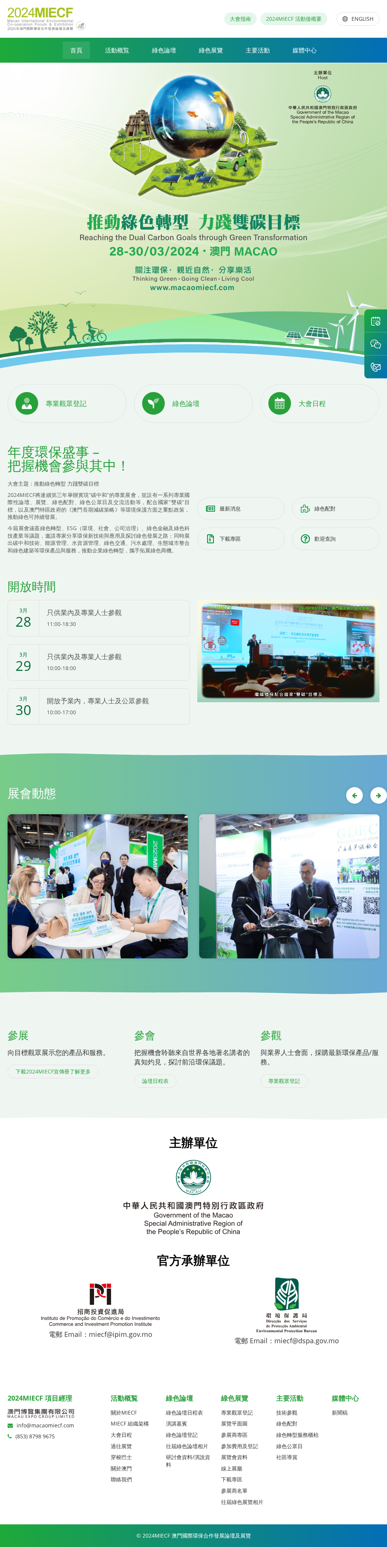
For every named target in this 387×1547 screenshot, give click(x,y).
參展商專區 (234, 1434)
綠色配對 (325, 508)
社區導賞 (286, 1457)
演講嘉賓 (176, 1423)
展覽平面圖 (234, 1423)
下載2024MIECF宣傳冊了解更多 (53, 1071)
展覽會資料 (234, 1457)
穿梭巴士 (121, 1457)
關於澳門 (121, 1468)
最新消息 (230, 508)
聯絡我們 (121, 1479)
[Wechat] (375, 343)
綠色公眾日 (289, 1446)
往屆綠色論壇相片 (187, 1446)
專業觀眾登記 (284, 1080)
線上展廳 (231, 1468)
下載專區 (230, 538)
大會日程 (121, 1434)
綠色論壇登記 (182, 1434)
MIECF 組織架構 (130, 1423)
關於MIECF (124, 1412)
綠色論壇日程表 (184, 1412)
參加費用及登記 (239, 1446)
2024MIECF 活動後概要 (294, 18)
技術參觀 (286, 1412)
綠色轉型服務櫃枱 (297, 1434)
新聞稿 (340, 1412)
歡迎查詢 (325, 538)
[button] (354, 795)
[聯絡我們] (375, 366)
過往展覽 (121, 1446)
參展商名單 (234, 1490)
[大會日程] (375, 320)
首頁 (76, 50)
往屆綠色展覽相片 (242, 1501)
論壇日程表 (155, 1080)
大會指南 (240, 18)
